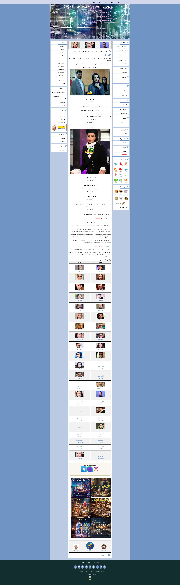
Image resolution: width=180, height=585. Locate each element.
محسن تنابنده (100, 436)
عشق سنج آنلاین (124, 142)
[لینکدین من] (75, 567)
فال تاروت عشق (62, 75)
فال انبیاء (125, 81)
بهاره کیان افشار (101, 458)
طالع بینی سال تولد (123, 207)
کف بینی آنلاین (124, 104)
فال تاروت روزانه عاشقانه (60, 78)
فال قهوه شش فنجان (123, 96)
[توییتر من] (86, 567)
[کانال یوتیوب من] (79, 567)
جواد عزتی (80, 420)
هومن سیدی (79, 349)
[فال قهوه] (101, 508)
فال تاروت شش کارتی (61, 66)
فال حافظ (123, 2)
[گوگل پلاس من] (82, 567)
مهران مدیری (100, 449)
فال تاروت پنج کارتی (61, 64)
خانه (128, 2)
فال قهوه (125, 90)
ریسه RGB (125, 151)
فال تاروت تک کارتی (61, 55)
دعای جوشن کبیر (124, 122)
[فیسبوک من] (97, 567)
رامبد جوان (101, 330)
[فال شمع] (81, 508)
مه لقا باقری (80, 430)
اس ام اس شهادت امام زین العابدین (120, 58)
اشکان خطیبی (100, 378)
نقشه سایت (85, 575)
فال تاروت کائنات (62, 52)
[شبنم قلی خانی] (75, 45)
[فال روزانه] (81, 488)
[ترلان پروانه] (90, 45)
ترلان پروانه (80, 458)
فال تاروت (118, 2)
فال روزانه (112, 2)
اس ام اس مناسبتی (96, 2)
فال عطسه (63, 138)
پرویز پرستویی (79, 330)
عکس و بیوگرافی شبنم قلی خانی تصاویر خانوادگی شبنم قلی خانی (90, 51)
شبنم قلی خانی (79, 320)
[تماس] (90, 567)
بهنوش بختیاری (100, 359)
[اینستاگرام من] (93, 567)
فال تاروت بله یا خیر (61, 81)
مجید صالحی (100, 442)
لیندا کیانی (101, 300)
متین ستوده (100, 271)
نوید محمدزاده (80, 442)
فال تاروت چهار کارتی (61, 61)
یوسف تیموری (100, 414)
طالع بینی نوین (62, 141)
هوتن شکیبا (79, 291)
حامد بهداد (80, 449)
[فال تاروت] (101, 488)
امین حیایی (80, 436)
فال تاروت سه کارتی (61, 58)
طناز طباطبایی (79, 369)
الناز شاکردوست (80, 339)
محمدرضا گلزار (100, 320)
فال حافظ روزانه (62, 117)
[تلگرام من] (101, 567)
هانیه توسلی (100, 281)
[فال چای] (101, 528)
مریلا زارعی (80, 398)
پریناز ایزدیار (100, 349)
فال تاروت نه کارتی (61, 69)
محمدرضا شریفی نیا (100, 388)
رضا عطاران (101, 420)
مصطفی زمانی (79, 388)
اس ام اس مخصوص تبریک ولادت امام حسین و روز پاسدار (121, 47)
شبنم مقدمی (100, 430)
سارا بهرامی (80, 310)
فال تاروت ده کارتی (61, 72)
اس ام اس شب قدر (123, 63)
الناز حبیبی (80, 359)
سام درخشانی (79, 404)
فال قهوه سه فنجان (123, 93)
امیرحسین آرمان (80, 271)
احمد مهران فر (100, 398)
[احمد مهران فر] (104, 45)
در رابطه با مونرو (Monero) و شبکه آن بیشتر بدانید (59, 97)
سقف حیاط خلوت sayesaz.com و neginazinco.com (60, 101)
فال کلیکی (125, 134)
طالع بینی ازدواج (124, 113)
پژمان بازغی (100, 310)
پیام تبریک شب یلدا (61, 122)
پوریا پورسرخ (79, 378)
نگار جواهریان (100, 369)
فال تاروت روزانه (62, 46)
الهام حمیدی (79, 281)
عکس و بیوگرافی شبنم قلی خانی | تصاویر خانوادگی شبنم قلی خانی (90, 6)
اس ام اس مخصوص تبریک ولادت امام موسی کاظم (121, 51)
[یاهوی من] (104, 567)
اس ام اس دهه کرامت (123, 55)
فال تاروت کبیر (62, 49)
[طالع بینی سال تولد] (121, 198)
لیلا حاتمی (79, 414)
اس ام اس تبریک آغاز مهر (122, 61)
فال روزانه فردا (62, 150)
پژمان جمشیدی (100, 291)
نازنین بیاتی (80, 300)
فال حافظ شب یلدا (62, 120)
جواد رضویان (100, 404)
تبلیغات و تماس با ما (87, 2)
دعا (126, 125)
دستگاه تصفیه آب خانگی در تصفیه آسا (59, 93)
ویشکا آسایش (100, 339)
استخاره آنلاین (105, 2)
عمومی (103, 555)
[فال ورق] (81, 528)
